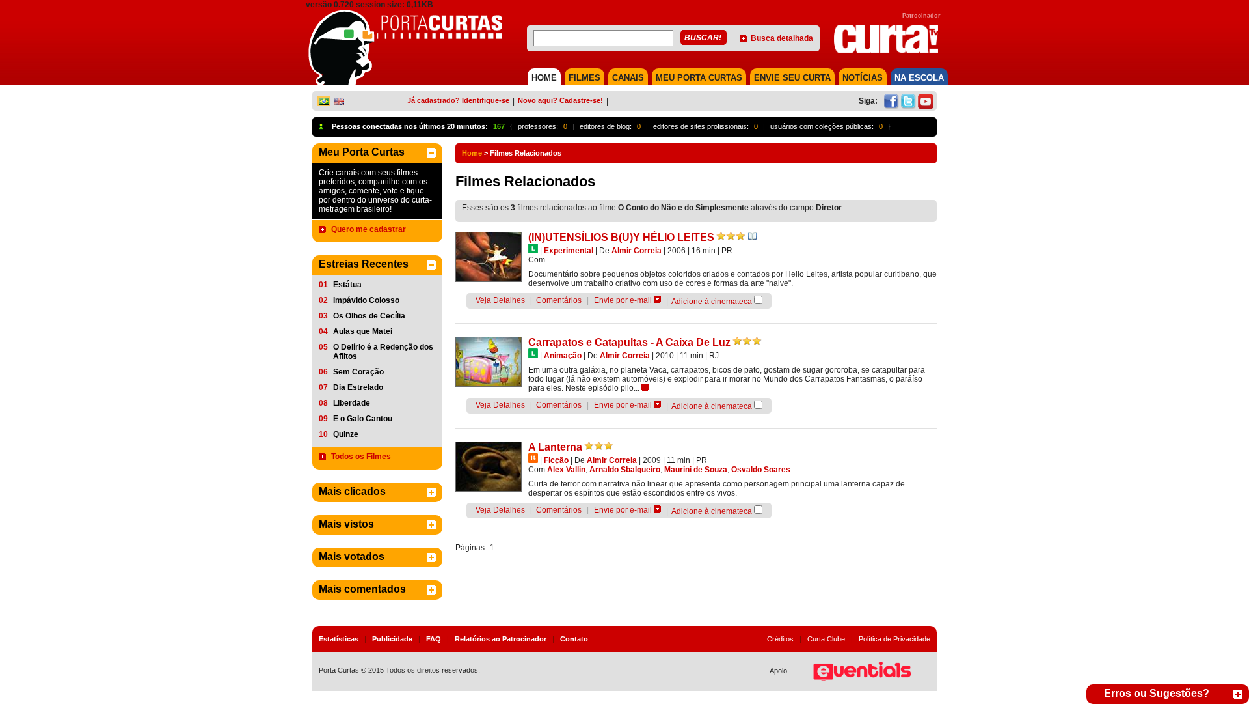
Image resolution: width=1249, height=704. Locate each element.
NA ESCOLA (919, 78)
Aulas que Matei (362, 331)
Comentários (559, 300)
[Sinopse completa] (645, 387)
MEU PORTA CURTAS (699, 78)
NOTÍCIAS (862, 78)
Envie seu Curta (792, 78)
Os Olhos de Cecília (369, 315)
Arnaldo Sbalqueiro (624, 469)
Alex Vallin (566, 469)
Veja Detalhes (500, 300)
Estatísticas (338, 639)
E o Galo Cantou (362, 418)
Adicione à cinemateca (711, 301)
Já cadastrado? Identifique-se (458, 100)
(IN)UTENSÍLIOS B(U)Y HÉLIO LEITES (621, 237)
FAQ (433, 639)
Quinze (345, 434)
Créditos (780, 639)
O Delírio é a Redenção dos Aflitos (383, 352)
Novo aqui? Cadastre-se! (560, 100)
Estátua (347, 284)
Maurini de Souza (695, 469)
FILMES (584, 78)
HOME (544, 78)
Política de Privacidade (894, 639)
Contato (574, 639)
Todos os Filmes (361, 456)
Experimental (568, 250)
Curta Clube (826, 639)
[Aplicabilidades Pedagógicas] (752, 236)
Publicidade (392, 639)
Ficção (556, 460)
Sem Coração (358, 371)
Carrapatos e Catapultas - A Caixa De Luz (629, 342)
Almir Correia (636, 250)
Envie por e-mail (623, 300)
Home (472, 153)
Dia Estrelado (358, 387)
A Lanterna (555, 447)
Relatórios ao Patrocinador (500, 639)
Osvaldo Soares (760, 469)
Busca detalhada (782, 38)
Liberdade (351, 403)
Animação (563, 355)
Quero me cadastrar (368, 229)
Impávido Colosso (366, 300)
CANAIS (628, 78)
